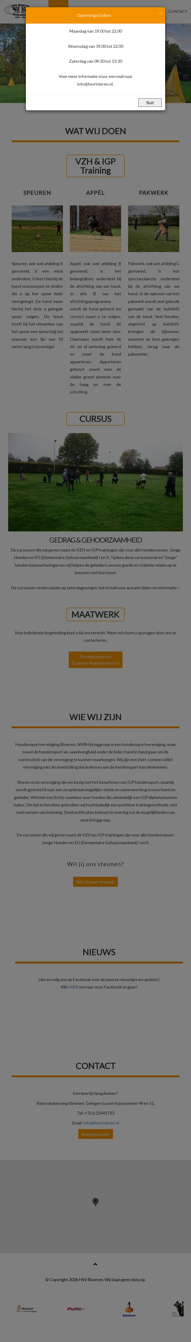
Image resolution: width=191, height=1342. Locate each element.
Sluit (150, 102)
